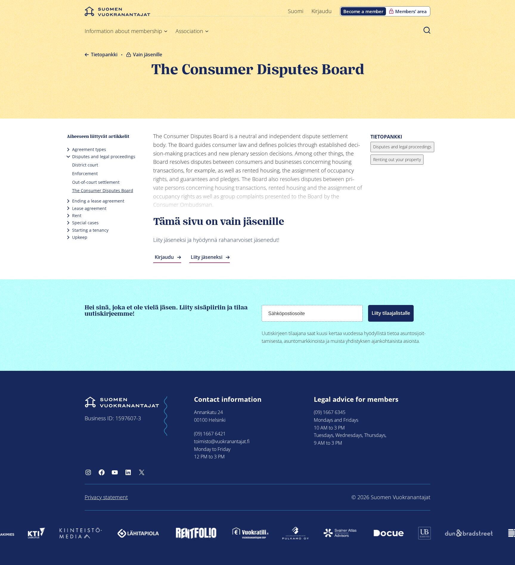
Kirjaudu (164, 257)
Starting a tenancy (90, 230)
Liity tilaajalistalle (391, 313)
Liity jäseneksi (206, 257)
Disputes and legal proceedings (103, 156)
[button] (427, 30)
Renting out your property (397, 159)
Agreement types (89, 149)
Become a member (363, 11)
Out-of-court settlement (96, 182)
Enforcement (85, 173)
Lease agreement (89, 208)
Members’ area (411, 11)
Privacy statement (106, 497)
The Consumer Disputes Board (102, 190)
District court (85, 165)
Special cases (85, 222)
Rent (76, 215)
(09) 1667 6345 (329, 412)
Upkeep (79, 237)
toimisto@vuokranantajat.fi (221, 441)
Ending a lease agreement (98, 201)
